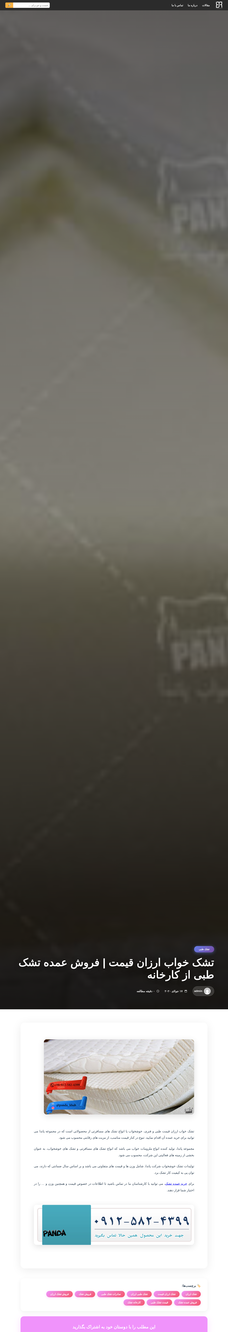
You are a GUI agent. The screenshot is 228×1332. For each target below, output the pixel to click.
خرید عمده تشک (176, 1183)
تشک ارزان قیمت (167, 1294)
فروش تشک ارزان (59, 1294)
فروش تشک (85, 1294)
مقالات (206, 5)
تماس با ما (177, 5)
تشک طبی (204, 949)
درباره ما (192, 5)
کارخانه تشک (134, 1302)
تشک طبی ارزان (139, 1294)
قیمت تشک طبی (159, 1302)
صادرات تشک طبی (111, 1294)
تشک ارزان (191, 1294)
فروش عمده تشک (187, 1302)
